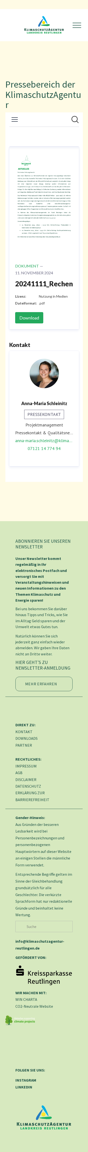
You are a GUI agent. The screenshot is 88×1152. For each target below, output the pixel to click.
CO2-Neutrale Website (34, 1006)
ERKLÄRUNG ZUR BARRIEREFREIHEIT (32, 796)
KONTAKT (24, 731)
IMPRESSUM (26, 766)
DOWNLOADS (26, 738)
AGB (18, 772)
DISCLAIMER (25, 779)
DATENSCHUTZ (28, 786)
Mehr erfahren (41, 683)
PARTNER (23, 745)
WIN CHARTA (26, 999)
